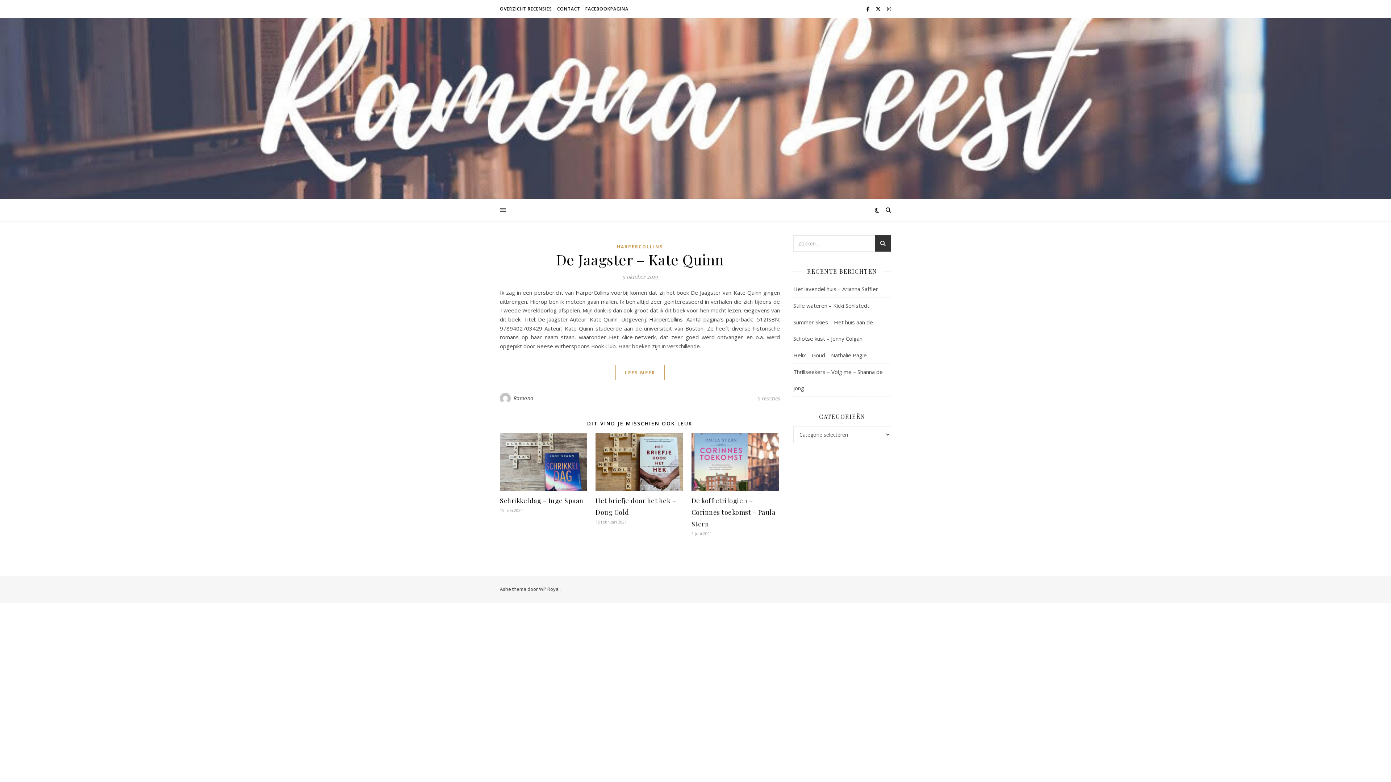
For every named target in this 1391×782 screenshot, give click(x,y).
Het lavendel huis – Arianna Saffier (835, 289)
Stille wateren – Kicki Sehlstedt (831, 305)
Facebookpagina (606, 9)
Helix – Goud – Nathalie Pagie (830, 355)
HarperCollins (640, 247)
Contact (568, 9)
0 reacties (768, 398)
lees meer (640, 372)
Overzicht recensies (526, 9)
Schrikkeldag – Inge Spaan (542, 500)
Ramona (524, 398)
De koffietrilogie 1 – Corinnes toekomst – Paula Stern (734, 512)
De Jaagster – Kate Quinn (640, 259)
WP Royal (549, 589)
